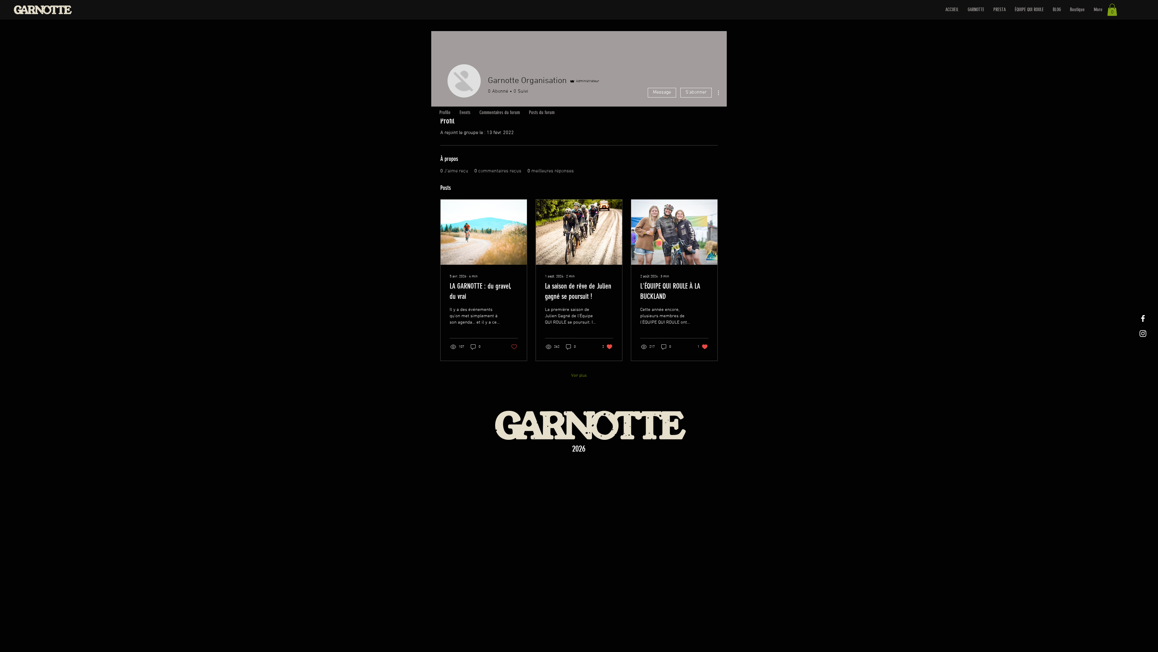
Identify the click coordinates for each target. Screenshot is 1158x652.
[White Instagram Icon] (1142, 333)
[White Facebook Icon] (1142, 318)
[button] (1112, 10)
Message (662, 92)
